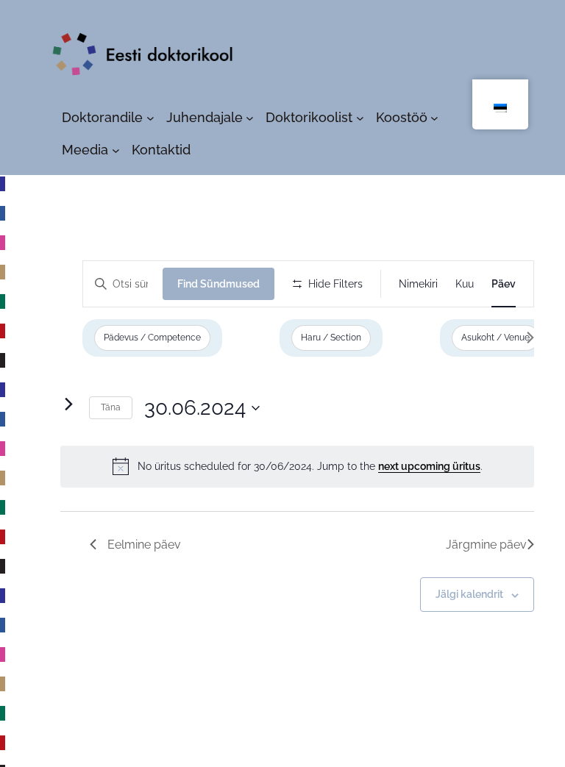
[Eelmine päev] (40, 404)
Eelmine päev (144, 545)
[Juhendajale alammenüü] (250, 118)
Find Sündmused (218, 284)
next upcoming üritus (429, 466)
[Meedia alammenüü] (116, 150)
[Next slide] (530, 337)
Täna (111, 407)
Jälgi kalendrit (469, 594)
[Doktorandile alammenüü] (150, 118)
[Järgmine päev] (68, 404)
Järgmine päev (486, 545)
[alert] (297, 466)
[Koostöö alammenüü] (434, 118)
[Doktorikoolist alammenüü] (360, 118)
